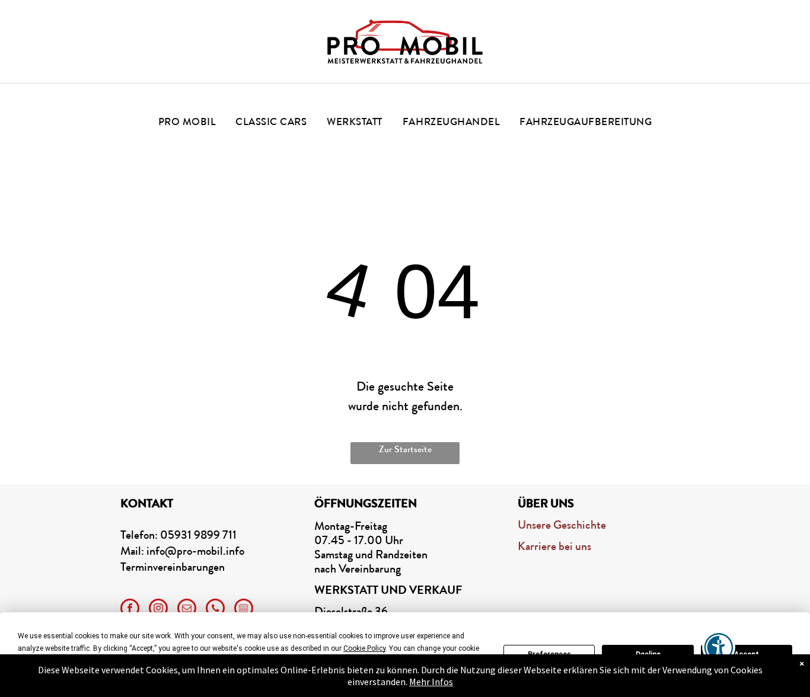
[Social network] (243, 610)
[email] (186, 610)
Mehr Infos (431, 682)
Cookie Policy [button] (364, 648)
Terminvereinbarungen (172, 567)
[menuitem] (187, 121)
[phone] (215, 610)
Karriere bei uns (554, 546)
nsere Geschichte (566, 525)
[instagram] (158, 610)
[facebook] (129, 610)
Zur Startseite (405, 449)
